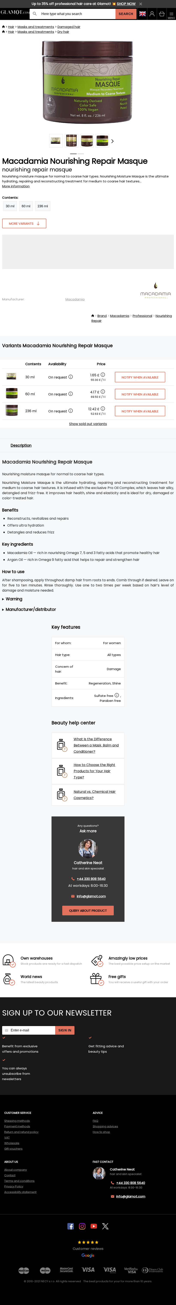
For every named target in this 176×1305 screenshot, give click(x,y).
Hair (11, 26)
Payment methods (17, 1126)
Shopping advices (105, 1126)
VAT (7, 1137)
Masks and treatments (36, 26)
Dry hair (63, 31)
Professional (142, 315)
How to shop (101, 1132)
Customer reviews (88, 1248)
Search (126, 14)
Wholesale (11, 1143)
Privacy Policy (13, 1186)
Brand (102, 315)
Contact (9, 1175)
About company (15, 1170)
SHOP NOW (126, 3)
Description (21, 445)
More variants (21, 223)
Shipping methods (17, 1121)
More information (16, 186)
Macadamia (75, 299)
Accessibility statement (20, 1192)
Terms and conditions (19, 1181)
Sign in (64, 1030)
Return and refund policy (21, 1132)
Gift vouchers (13, 1149)
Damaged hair (69, 26)
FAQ (95, 1121)
